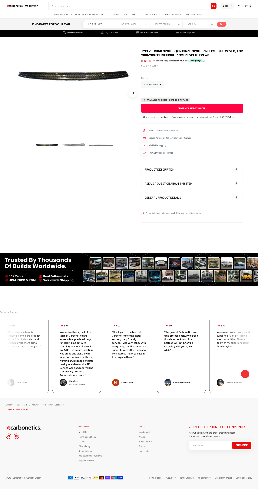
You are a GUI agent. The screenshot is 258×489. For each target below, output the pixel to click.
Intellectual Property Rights (90, 455)
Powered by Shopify (32, 477)
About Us (82, 432)
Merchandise (144, 451)
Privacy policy (170, 477)
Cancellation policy (244, 477)
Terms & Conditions (87, 437)
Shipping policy (205, 477)
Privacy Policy (84, 446)
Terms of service (187, 477)
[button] (239, 6)
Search (221, 24)
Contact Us (83, 441)
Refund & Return (86, 451)
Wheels (142, 437)
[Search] (213, 6)
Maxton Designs (145, 441)
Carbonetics (18, 477)
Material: (145, 78)
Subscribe (242, 445)
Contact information (223, 477)
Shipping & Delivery (87, 460)
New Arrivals (144, 432)
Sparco (142, 446)
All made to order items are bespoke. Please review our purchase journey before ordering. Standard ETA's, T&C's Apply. (189, 117)
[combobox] (132, 6)
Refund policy (155, 477)
